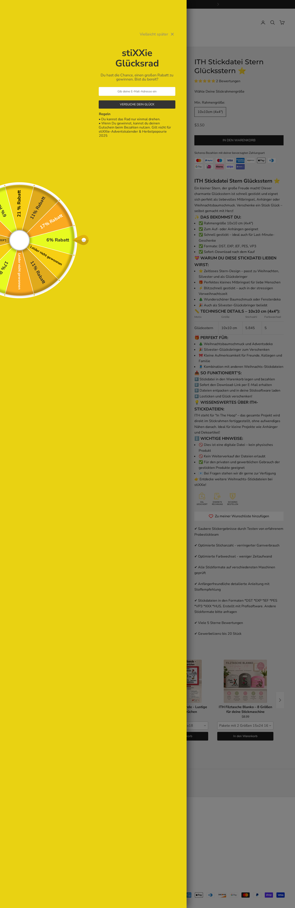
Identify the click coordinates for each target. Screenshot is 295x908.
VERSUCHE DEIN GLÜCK (137, 104)
